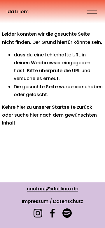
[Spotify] (67, 213)
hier (21, 107)
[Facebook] (52, 213)
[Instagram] (38, 213)
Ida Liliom (17, 11)
